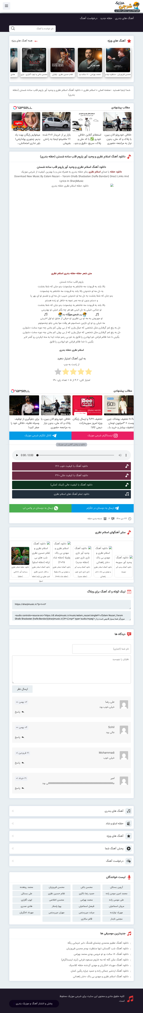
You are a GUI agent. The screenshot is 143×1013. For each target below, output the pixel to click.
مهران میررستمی (56, 913)
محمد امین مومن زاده (116, 894)
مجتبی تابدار (116, 919)
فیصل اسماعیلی (86, 906)
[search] (13, 28)
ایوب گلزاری (26, 900)
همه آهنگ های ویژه (22, 41)
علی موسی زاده (116, 900)
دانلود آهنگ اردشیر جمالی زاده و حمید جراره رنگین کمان (100, 971)
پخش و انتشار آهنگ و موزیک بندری (34, 1004)
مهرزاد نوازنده (116, 913)
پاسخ (17, 712)
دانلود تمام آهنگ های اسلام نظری (71, 494)
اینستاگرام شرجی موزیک (100, 436)
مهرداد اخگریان (27, 913)
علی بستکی (26, 894)
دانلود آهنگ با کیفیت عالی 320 (71, 475)
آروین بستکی (116, 887)
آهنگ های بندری (124, 18)
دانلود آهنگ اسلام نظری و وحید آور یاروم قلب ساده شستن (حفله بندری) (82, 156)
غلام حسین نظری (56, 894)
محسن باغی (87, 887)
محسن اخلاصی (56, 900)
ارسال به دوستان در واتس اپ (38, 508)
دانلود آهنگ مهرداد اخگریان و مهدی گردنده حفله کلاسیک (99, 965)
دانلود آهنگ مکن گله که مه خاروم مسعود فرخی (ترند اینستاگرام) (95, 960)
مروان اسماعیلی (116, 906)
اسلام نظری (89, 90)
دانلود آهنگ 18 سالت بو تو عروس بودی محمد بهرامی (101, 954)
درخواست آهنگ (88, 18)
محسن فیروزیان (56, 887)
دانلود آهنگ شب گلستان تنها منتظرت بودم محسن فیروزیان (97, 949)
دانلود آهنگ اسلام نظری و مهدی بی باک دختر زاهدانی (101, 977)
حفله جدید (106, 18)
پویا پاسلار (56, 906)
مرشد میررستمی (86, 913)
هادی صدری (26, 906)
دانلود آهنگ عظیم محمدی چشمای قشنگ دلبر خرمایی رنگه (98, 943)
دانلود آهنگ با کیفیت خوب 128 (71, 466)
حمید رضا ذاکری (86, 894)
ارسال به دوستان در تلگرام (100, 508)
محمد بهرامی (86, 900)
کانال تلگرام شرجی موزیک (38, 436)
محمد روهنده (26, 887)
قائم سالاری (86, 919)
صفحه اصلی (104, 90)
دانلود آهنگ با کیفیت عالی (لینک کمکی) (71, 485)
